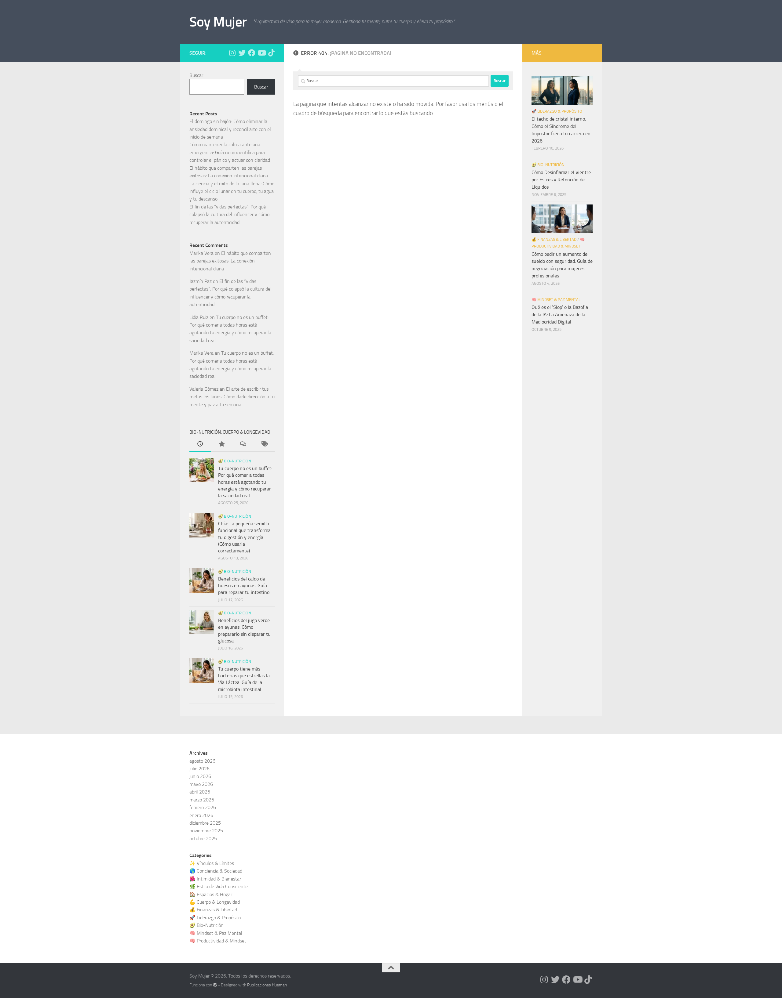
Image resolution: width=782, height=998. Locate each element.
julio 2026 (199, 769)
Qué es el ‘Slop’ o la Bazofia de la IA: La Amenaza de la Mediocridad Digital (560, 314)
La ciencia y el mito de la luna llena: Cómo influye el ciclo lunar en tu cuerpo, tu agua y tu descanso (231, 191)
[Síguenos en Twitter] (242, 52)
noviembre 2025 (206, 830)
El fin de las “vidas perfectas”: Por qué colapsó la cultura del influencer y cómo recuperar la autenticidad (229, 214)
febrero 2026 (202, 807)
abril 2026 (199, 792)
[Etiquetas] (264, 444)
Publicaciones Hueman (267, 985)
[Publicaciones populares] (221, 444)
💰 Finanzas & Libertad (554, 239)
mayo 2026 (201, 784)
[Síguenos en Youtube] (261, 52)
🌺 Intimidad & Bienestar (215, 879)
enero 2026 (201, 815)
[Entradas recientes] (200, 444)
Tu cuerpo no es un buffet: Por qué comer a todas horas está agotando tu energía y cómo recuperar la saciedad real (245, 481)
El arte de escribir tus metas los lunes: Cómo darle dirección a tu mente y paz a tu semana (232, 396)
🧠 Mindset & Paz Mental (556, 299)
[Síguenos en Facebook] (251, 52)
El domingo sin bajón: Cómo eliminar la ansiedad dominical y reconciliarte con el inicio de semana (230, 129)
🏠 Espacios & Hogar (210, 894)
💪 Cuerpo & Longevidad (214, 902)
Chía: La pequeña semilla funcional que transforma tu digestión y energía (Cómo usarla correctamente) (244, 537)
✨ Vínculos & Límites (211, 863)
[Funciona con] (215, 985)
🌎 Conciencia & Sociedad (215, 871)
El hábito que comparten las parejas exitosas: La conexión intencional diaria (230, 261)
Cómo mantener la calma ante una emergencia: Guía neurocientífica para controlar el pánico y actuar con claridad (229, 152)
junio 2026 (200, 776)
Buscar (196, 75)
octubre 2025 (203, 838)
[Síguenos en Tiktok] (271, 52)
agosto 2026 (202, 761)
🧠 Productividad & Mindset (217, 941)
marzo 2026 (201, 800)
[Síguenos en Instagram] (232, 52)
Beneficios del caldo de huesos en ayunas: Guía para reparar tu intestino (243, 585)
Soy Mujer (218, 22)
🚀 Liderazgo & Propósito (557, 111)
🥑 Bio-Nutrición (234, 461)
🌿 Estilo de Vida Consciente (218, 886)
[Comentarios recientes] (243, 444)
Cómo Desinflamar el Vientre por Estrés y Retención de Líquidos (561, 179)
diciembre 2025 (205, 823)
